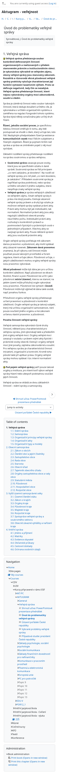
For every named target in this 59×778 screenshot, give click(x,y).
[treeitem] (29, 653)
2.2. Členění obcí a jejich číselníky (27, 453)
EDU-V (19, 700)
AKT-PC (20, 593)
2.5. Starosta (17, 463)
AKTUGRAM (31, 18)
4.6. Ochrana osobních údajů (25, 549)
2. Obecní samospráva (17, 447)
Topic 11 (23, 689)
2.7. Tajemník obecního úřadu (26, 470)
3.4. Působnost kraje (21, 506)
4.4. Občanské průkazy (22, 542)
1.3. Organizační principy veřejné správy (31, 437)
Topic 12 (23, 693)
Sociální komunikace (29, 650)
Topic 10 (23, 686)
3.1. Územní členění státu (23, 496)
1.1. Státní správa (19, 430)
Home (3, 18)
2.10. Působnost (19, 483)
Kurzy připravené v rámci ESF (21, 18)
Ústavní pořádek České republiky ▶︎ (33, 412)
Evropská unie (26, 674)
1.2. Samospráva (19, 434)
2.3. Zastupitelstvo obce (23, 457)
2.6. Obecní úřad (19, 467)
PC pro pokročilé (27, 678)
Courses (8, 18)
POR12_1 (21, 704)
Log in (52, 3)
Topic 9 (22, 682)
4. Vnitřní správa (14, 529)
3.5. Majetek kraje (20, 509)
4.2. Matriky (17, 536)
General (23, 600)
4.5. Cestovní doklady (21, 546)
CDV (12, 18)
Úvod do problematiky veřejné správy (50, 18)
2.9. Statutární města (21, 480)
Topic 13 (23, 697)
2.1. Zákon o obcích (20, 450)
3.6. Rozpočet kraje (20, 513)
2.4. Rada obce (18, 460)
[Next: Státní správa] (52, 395)
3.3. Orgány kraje (19, 503)
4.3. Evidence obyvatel (22, 539)
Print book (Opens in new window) (29, 757)
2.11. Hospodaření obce (23, 486)
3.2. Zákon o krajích (21, 500)
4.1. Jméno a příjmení (21, 532)
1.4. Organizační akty (21, 440)
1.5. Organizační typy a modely (26, 443)
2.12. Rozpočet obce (21, 490)
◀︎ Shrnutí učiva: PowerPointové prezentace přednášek (30, 400)
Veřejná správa (38, 18)
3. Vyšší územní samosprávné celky (24, 493)
